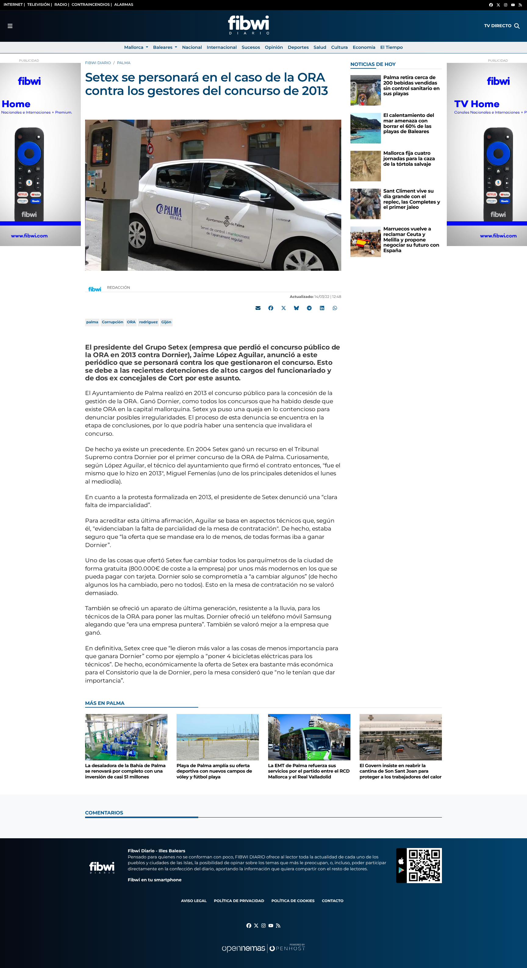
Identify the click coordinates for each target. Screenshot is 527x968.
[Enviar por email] (258, 308)
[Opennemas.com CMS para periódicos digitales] (263, 954)
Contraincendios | (92, 4)
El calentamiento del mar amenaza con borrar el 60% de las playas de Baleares (408, 124)
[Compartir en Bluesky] (296, 308)
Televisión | (39, 4)
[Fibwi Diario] (248, 26)
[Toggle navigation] (10, 26)
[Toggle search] (516, 26)
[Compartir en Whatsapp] (334, 308)
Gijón (166, 322)
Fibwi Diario (98, 63)
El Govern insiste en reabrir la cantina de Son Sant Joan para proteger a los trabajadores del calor (401, 771)
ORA (131, 322)
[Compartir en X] (283, 308)
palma (92, 322)
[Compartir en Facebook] (270, 308)
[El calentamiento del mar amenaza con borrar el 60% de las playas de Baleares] (365, 128)
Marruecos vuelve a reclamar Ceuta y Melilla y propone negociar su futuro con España (411, 239)
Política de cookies (292, 901)
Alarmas (123, 4)
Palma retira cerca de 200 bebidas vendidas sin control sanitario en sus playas (411, 86)
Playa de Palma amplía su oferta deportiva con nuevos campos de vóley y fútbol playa (214, 771)
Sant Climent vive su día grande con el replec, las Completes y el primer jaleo (411, 199)
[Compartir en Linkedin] (322, 308)
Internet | (14, 4)
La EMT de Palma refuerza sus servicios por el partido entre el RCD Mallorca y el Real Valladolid (309, 771)
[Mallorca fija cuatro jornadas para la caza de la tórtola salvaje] (365, 166)
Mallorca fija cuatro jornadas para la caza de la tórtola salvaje (409, 158)
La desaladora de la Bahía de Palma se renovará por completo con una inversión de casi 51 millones (125, 771)
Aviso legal (194, 901)
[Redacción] (95, 289)
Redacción (119, 287)
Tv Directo (497, 25)
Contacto (332, 901)
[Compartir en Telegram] (309, 308)
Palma (124, 63)
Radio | (61, 4)
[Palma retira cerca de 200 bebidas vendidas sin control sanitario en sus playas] (365, 90)
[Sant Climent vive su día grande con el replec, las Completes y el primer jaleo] (365, 204)
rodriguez (148, 322)
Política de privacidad (239, 901)
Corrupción (112, 322)
